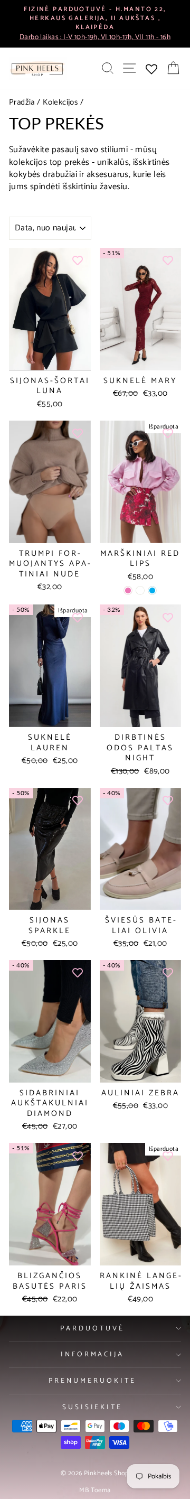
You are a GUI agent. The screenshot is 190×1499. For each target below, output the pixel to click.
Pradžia (22, 102)
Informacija (93, 1354)
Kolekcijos (60, 102)
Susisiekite (92, 1407)
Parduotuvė (92, 1328)
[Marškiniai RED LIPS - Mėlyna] (152, 590)
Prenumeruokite (92, 1380)
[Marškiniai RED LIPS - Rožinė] (128, 590)
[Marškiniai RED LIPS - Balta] (140, 590)
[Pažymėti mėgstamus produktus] (77, 261)
